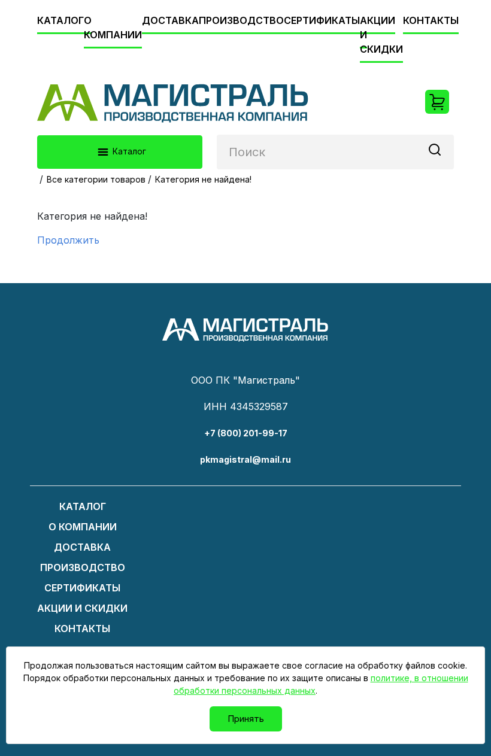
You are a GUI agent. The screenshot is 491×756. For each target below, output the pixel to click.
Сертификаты (322, 20)
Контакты (431, 20)
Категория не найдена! (203, 179)
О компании (113, 27)
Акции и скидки (82, 608)
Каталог (60, 20)
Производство (241, 20)
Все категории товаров (96, 179)
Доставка (170, 20)
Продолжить (68, 240)
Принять (246, 718)
